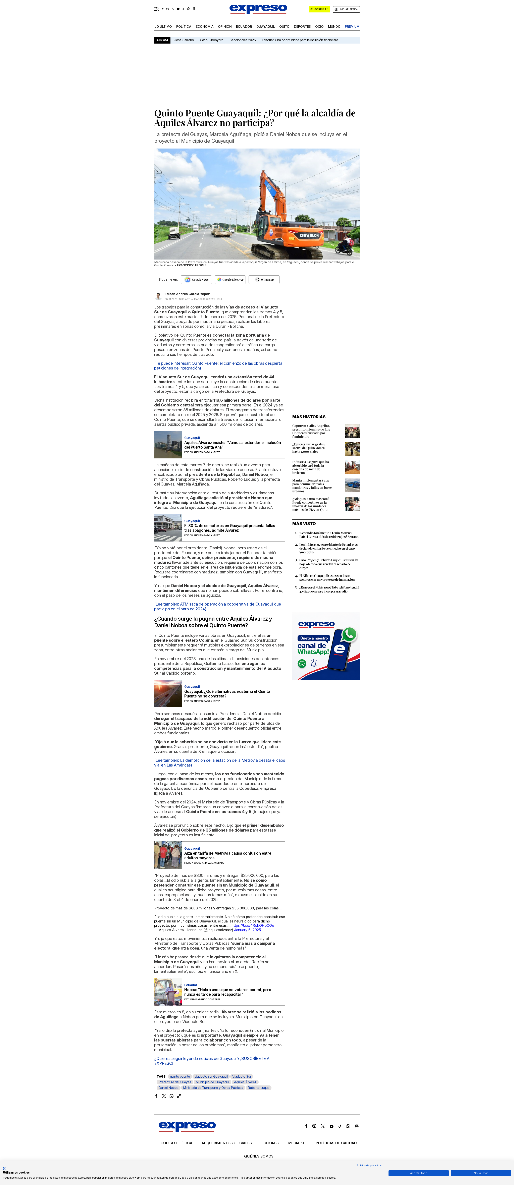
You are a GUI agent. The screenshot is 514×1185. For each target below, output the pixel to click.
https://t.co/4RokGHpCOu (253, 925)
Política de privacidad (369, 1165)
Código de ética (176, 1143)
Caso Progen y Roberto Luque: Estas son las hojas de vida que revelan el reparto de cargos (328, 564)
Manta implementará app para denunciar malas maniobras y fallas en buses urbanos (312, 485)
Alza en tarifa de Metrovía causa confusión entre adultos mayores (227, 855)
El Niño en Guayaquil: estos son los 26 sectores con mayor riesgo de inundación (327, 577)
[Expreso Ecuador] (187, 1130)
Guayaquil (265, 26)
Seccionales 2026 (242, 40)
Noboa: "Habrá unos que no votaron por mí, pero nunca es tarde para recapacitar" (227, 992)
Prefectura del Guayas (175, 1082)
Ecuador (244, 26)
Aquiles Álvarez (245, 1082)
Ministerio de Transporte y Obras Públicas (213, 1088)
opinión (225, 26)
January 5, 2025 (247, 930)
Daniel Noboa (168, 1088)
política (183, 26)
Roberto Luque (258, 1088)
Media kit (297, 1143)
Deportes (302, 26)
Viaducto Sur (241, 1076)
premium (352, 26)
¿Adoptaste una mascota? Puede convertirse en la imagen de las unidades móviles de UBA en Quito (310, 504)
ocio (319, 26)
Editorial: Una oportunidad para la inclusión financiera (300, 40)
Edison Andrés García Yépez (187, 293)
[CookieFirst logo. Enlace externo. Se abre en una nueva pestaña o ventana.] (4, 1168)
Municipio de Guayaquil (212, 1082)
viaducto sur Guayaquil (211, 1076)
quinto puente (180, 1076)
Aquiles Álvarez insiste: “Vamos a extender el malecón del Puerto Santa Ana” (232, 445)
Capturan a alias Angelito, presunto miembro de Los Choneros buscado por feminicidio (311, 431)
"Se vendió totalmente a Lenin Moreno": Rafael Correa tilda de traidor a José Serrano (328, 535)
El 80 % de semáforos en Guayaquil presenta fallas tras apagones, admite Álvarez (229, 528)
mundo (334, 26)
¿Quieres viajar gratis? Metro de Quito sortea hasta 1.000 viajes (308, 447)
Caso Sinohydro (211, 40)
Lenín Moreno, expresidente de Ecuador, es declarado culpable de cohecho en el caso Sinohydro (328, 548)
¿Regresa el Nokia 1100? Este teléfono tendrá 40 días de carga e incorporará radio (329, 589)
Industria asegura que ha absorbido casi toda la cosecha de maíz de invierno (310, 467)
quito (284, 26)
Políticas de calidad (336, 1143)
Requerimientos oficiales (227, 1143)
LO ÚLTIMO (163, 26)
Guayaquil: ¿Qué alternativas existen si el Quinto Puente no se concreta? (227, 693)
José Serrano (184, 40)
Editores (270, 1143)
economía (205, 26)
